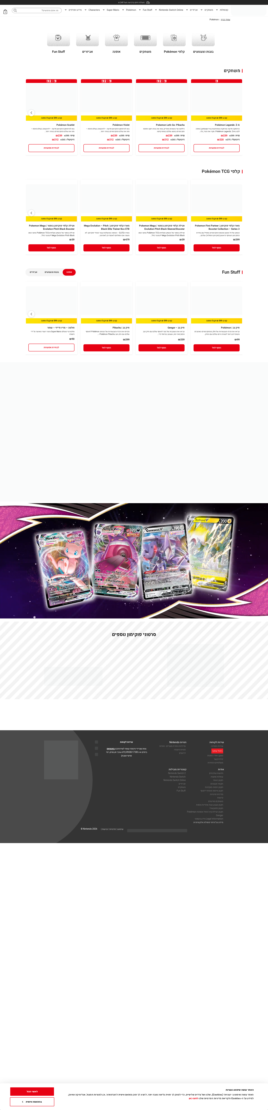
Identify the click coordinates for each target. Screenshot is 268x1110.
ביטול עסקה (217, 751)
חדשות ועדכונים (216, 773)
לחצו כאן (193, 1098)
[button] (31, 112)
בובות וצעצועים (52, 272)
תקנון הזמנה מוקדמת (214, 787)
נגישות (220, 797)
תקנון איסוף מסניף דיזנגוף (212, 790)
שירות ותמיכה (217, 746)
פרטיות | (112, 829)
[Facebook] (96, 748)
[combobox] (37, 10)
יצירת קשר (218, 759)
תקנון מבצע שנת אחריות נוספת (209, 804)
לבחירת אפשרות (216, 148)
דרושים (182, 753)
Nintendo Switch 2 (177, 773)
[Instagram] (96, 754)
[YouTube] (96, 742)
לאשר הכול (32, 1091)
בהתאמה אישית (34, 1101)
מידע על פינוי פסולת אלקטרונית (208, 822)
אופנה (69, 272)
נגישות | (104, 829)
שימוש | (119, 829)
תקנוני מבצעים (216, 783)
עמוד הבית (225, 19)
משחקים (182, 787)
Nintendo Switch (178, 776)
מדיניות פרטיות (216, 794)
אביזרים (33, 272)
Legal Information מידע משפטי (209, 818)
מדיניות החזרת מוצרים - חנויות (172, 746)
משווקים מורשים (215, 801)
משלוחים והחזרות (215, 762)
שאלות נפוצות (217, 776)
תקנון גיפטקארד (216, 808)
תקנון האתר (218, 780)
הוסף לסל (216, 247)
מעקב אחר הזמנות (215, 755)
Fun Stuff (181, 790)
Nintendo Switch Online (174, 780)
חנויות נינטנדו (180, 749)
